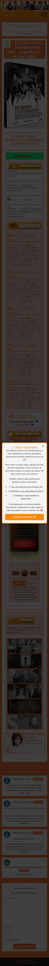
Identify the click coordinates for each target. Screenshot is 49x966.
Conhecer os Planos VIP (24, 517)
